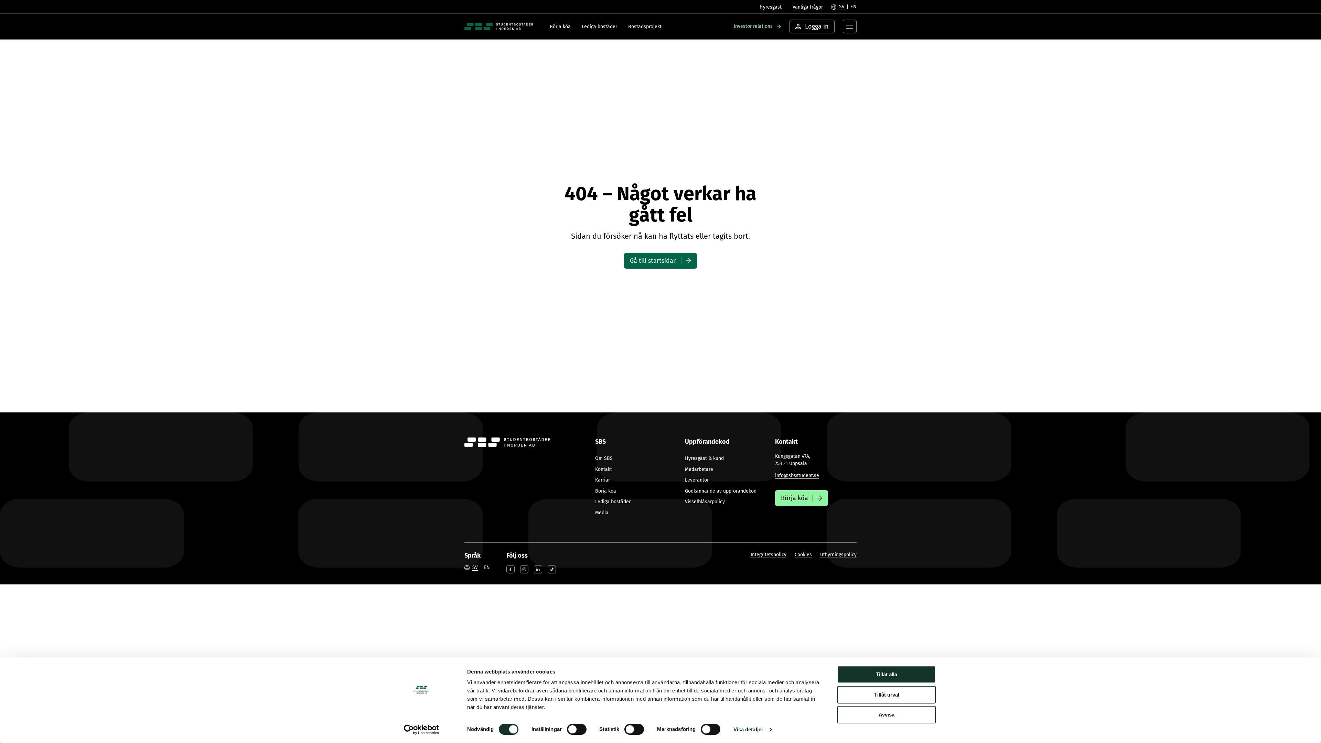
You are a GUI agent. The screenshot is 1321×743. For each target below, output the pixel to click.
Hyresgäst (771, 7)
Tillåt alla (886, 674)
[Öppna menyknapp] (850, 26)
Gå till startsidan (653, 261)
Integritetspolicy (768, 555)
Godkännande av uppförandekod (720, 491)
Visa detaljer (748, 729)
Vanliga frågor (808, 7)
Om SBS (604, 458)
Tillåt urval (886, 695)
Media (602, 513)
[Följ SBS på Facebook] (510, 569)
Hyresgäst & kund (704, 458)
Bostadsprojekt (645, 27)
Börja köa (560, 27)
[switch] (577, 729)
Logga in (817, 26)
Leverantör (697, 480)
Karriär (602, 480)
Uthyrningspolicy (838, 555)
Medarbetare (699, 469)
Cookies (803, 555)
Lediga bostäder (599, 27)
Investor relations (753, 26)
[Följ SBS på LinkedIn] (538, 569)
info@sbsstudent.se (797, 475)
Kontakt (603, 469)
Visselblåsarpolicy (705, 502)
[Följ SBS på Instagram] (524, 569)
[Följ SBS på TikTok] (552, 569)
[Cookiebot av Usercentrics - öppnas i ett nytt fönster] (421, 729)
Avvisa (886, 715)
